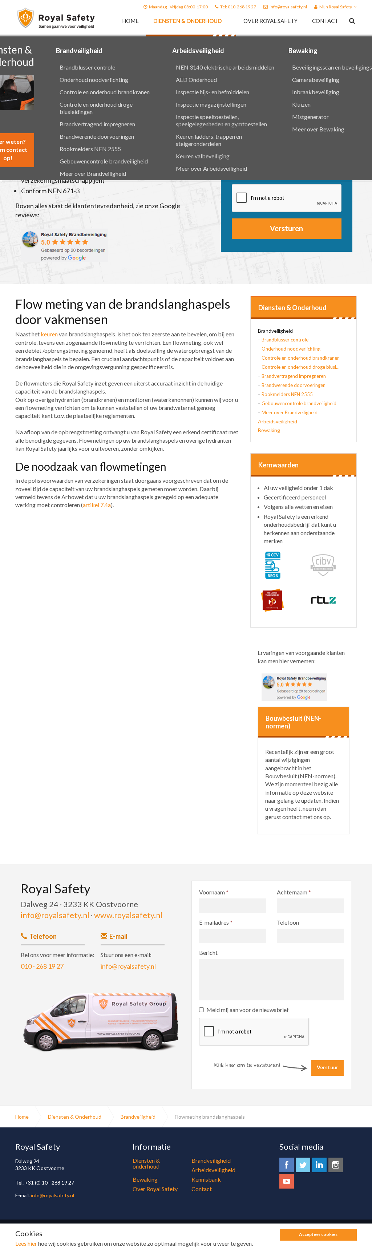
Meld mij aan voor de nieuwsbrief (247, 1009)
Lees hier (26, 1243)
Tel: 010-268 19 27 (238, 6)
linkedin (319, 1165)
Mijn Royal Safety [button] (335, 6)
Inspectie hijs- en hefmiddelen (212, 91)
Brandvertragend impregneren (97, 123)
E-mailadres (215, 922)
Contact (325, 20)
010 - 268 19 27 (42, 966)
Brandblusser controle (87, 67)
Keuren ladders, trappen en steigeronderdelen (209, 140)
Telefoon (288, 922)
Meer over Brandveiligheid (93, 173)
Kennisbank (206, 1179)
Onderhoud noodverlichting (94, 79)
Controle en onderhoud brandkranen (105, 91)
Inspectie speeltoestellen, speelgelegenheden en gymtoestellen (221, 120)
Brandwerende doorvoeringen (97, 136)
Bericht (208, 952)
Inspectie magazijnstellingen (211, 104)
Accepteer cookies (318, 1234)
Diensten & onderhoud (187, 20)
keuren (49, 334)
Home (130, 20)
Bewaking (269, 430)
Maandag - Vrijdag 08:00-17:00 (178, 6)
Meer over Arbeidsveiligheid (211, 168)
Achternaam (294, 892)
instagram (335, 1165)
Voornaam (214, 892)
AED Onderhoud (196, 79)
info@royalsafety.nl (288, 6)
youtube (286, 1181)
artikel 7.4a (97, 504)
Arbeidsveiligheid (198, 51)
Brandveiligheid (79, 51)
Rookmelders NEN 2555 (90, 148)
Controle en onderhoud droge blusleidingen (96, 108)
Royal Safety (56, 18)
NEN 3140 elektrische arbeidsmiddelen (225, 67)
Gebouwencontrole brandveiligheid (104, 161)
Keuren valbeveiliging (203, 156)
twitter (303, 1165)
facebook (286, 1165)
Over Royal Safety (270, 20)
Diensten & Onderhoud (292, 308)
